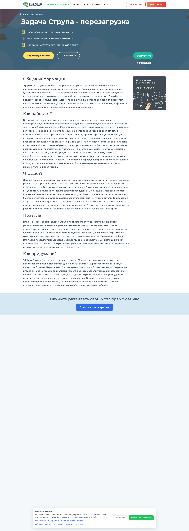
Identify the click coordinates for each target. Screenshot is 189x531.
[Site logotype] (32, 4)
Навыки (96, 4)
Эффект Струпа (145, 87)
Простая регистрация (94, 307)
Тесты (85, 4)
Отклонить (120, 518)
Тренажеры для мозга (58, 4)
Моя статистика (68, 56)
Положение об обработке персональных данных (59, 520)
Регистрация (156, 4)
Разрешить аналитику (141, 518)
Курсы (76, 4)
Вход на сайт (136, 4)
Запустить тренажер (144, 56)
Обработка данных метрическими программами (59, 524)
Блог (105, 4)
